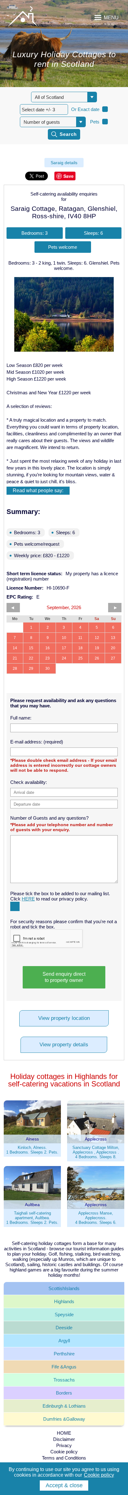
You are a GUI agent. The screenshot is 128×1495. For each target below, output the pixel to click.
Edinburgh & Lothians (64, 1406)
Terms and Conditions (64, 1457)
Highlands (64, 1301)
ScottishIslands (64, 1288)
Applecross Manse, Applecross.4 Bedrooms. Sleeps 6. (96, 1218)
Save (68, 176)
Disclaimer (64, 1439)
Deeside (64, 1327)
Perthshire (64, 1353)
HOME (64, 1433)
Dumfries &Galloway (64, 1419)
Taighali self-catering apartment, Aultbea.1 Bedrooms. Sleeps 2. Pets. (32, 1218)
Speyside (64, 1314)
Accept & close (64, 1485)
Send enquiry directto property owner (64, 977)
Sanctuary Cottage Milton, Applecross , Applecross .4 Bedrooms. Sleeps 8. (95, 1152)
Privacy (64, 1445)
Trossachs (64, 1379)
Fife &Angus (64, 1366)
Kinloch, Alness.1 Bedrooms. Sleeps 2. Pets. (32, 1150)
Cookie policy (64, 1451)
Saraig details (64, 162)
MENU (111, 17)
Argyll (64, 1340)
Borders (64, 1392)
